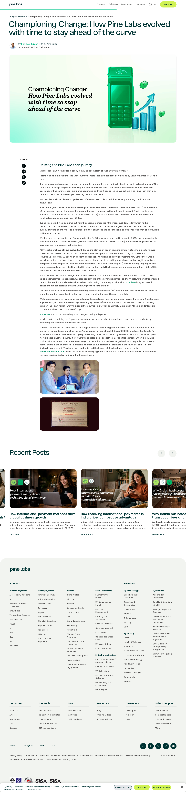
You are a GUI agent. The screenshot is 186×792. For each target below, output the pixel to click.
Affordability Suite (46, 599)
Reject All (142, 787)
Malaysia (28, 745)
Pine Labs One (15, 619)
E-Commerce (130, 618)
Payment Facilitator (104, 624)
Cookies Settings (122, 787)
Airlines (127, 681)
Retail (126, 637)
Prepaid (70, 590)
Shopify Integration (47, 621)
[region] (93, 787)
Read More (43, 534)
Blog (99, 710)
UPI (10, 599)
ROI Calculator (45, 719)
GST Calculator (46, 710)
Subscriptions (44, 616)
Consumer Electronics (134, 651)
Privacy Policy (15, 755)
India (12, 745)
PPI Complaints (54, 759)
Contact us (168, 4)
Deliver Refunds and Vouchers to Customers (162, 619)
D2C (126, 627)
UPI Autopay (101, 689)
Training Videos (104, 715)
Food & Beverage (132, 664)
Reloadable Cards (75, 608)
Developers (131, 710)
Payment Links (44, 603)
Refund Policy (68, 755)
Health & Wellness (132, 642)
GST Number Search (48, 728)
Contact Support (163, 715)
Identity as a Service (104, 666)
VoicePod (13, 645)
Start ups (128, 622)
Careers (13, 728)
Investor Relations (105, 719)
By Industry (129, 633)
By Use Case (158, 590)
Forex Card (72, 630)
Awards (13, 715)
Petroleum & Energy (133, 659)
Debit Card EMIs (75, 719)
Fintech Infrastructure (105, 655)
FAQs (157, 728)
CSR (11, 723)
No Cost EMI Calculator (49, 715)
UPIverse (42, 634)
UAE (42, 745)
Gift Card (71, 599)
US (53, 745)
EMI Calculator (74, 710)
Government (130, 609)
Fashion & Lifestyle (132, 672)
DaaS (69, 616)
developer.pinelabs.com (52, 351)
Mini (11, 641)
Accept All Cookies (161, 787)
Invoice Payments (163, 723)
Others (22, 16)
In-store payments (18, 590)
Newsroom (14, 719)
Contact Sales (161, 710)
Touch (12, 624)
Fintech (127, 613)
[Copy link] (24, 183)
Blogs (13, 16)
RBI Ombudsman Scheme (136, 755)
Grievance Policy (84, 755)
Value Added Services (19, 615)
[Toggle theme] (150, 4)
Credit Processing (103, 590)
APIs (128, 719)
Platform (130, 715)
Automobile (129, 677)
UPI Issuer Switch (103, 644)
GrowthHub (14, 611)
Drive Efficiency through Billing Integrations (160, 647)
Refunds (70, 603)
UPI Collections (102, 671)
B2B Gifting (72, 625)
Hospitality (129, 668)
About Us (13, 710)
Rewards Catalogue (76, 621)
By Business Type (132, 590)
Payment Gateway (46, 595)
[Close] (182, 787)
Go (10, 628)
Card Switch (101, 632)
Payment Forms (45, 625)
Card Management (104, 628)
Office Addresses (163, 719)
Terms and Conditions (49, 755)
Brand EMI (131, 282)
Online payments (46, 590)
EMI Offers (72, 715)
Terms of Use (30, 755)
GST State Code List (48, 723)
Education (128, 646)
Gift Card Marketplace (77, 655)
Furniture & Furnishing (134, 655)
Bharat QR (45, 314)
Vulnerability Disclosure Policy (108, 755)
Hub (11, 637)
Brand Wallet (73, 595)
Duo (11, 632)
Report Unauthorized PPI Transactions (27, 759)
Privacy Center (70, 759)
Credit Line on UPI (103, 648)
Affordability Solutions (19, 595)
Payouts (42, 612)
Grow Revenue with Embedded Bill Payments (162, 637)
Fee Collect (43, 630)
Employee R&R (73, 660)
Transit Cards (73, 612)
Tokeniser (42, 608)
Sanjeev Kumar (29, 44)
